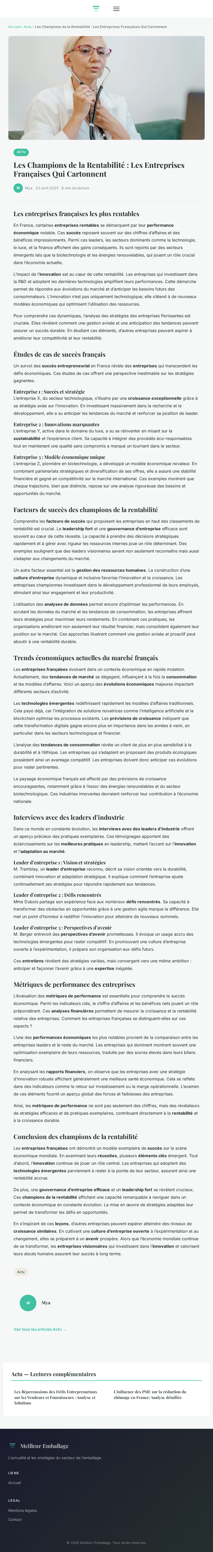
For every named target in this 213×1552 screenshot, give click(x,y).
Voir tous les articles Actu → (40, 1329)
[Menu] (116, 9)
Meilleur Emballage (44, 1445)
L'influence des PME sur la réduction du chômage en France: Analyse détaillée (150, 1394)
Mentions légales (22, 1510)
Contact (15, 1519)
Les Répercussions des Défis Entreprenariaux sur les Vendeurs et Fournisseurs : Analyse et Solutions (55, 1397)
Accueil (14, 27)
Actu (27, 27)
